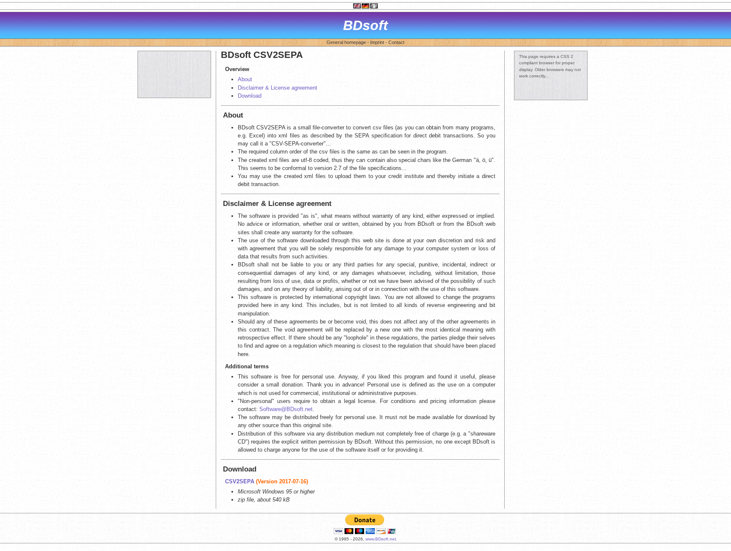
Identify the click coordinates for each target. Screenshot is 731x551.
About (245, 79)
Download (249, 96)
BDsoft (365, 25)
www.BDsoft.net (381, 539)
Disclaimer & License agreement (277, 88)
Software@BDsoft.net (286, 409)
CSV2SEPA (239, 481)
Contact (396, 42)
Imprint (377, 42)
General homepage (346, 42)
